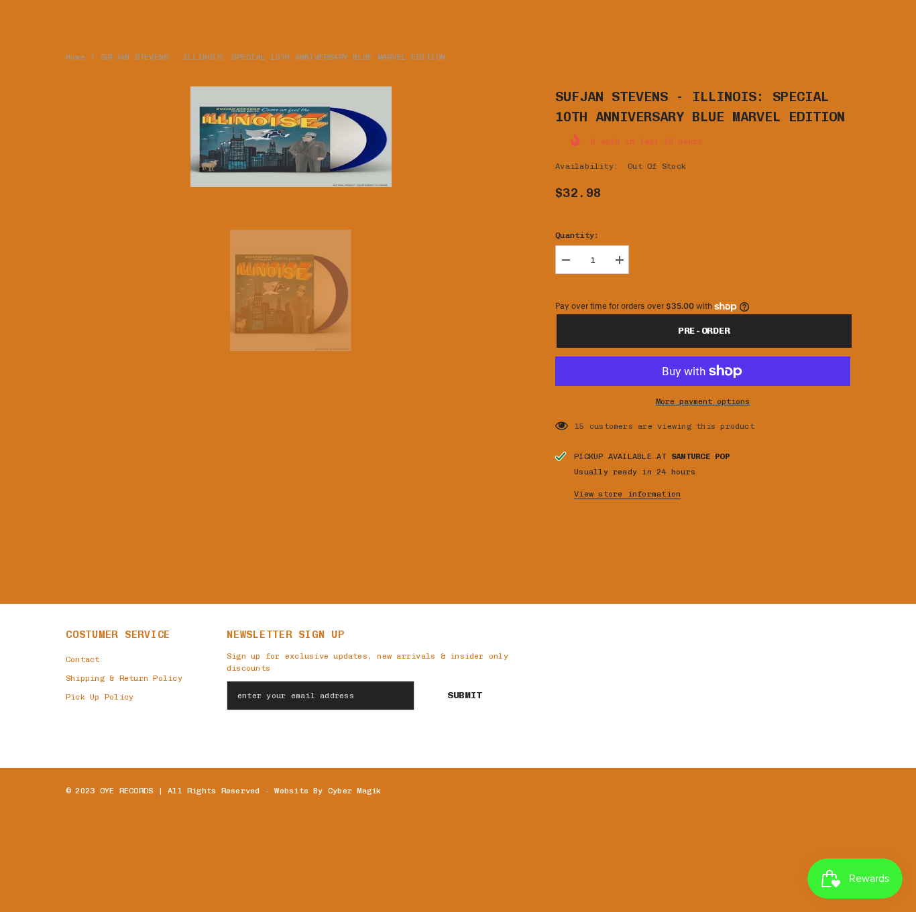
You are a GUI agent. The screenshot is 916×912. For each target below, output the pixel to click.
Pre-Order (706, 330)
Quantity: (577, 235)
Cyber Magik (355, 790)
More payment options (703, 401)
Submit (464, 695)
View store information (627, 494)
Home (75, 57)
